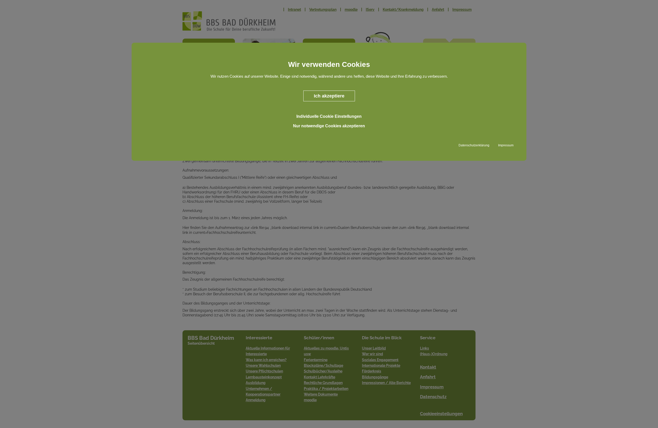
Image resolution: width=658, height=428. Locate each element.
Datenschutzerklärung (474, 145)
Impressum (506, 145)
